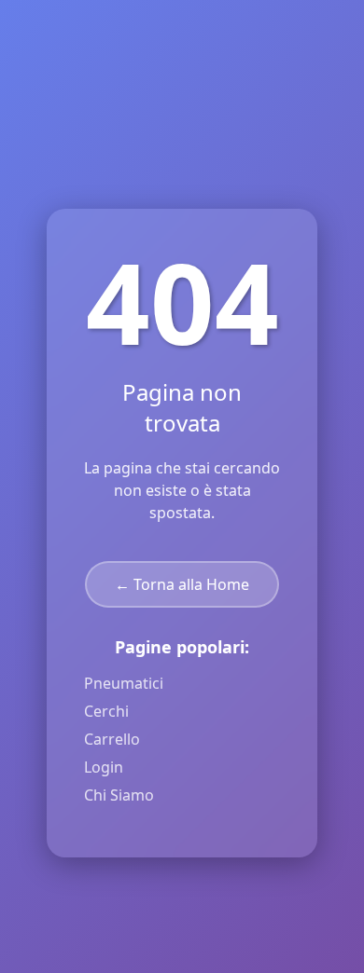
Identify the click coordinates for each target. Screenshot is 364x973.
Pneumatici (123, 683)
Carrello (112, 739)
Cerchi (106, 711)
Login (103, 767)
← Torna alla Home (182, 584)
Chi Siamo (119, 795)
